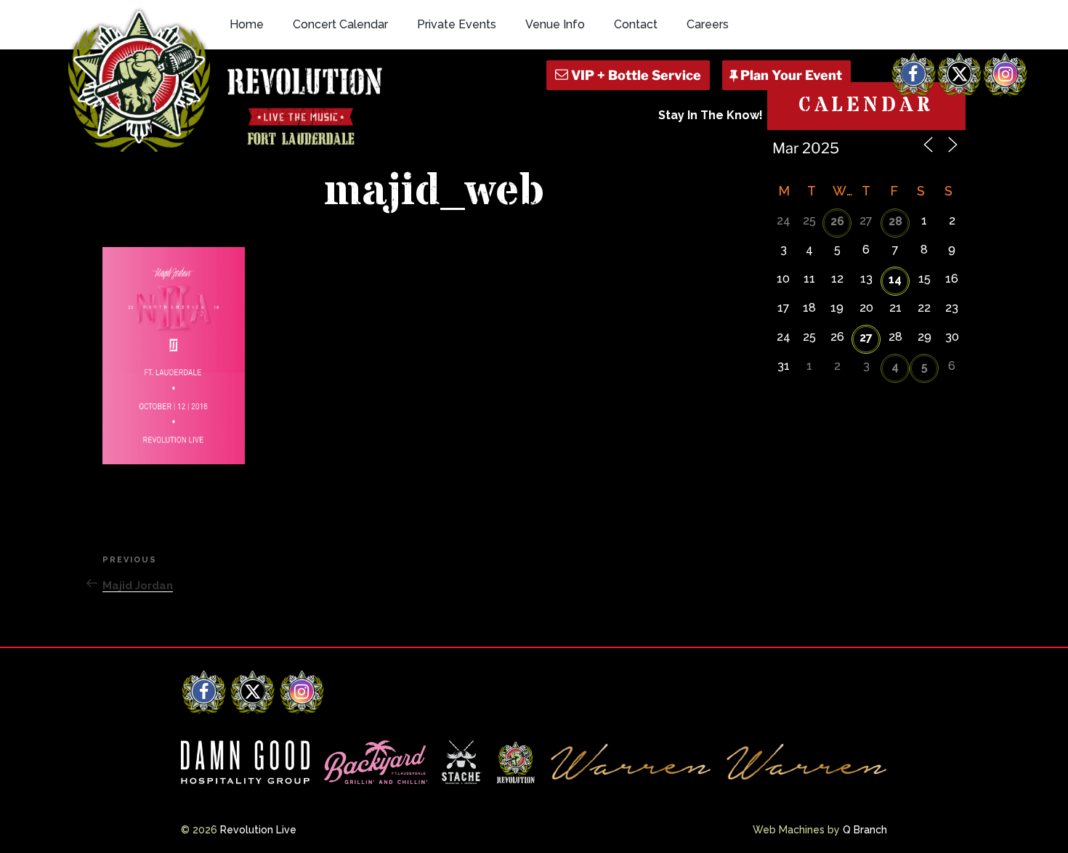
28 (895, 221)
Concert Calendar (340, 24)
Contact (636, 24)
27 (866, 337)
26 (837, 221)
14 (895, 279)
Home (247, 24)
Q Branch (865, 830)
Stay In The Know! (710, 115)
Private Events (456, 24)
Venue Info (555, 24)
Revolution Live (258, 830)
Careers (708, 24)
